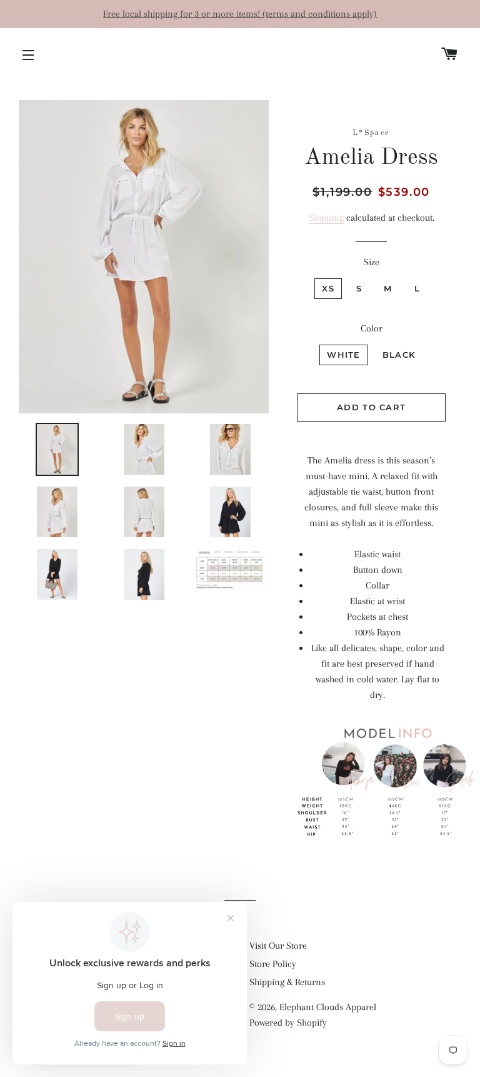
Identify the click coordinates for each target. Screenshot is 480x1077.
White (344, 355)
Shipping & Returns (287, 982)
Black (399, 355)
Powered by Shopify (288, 1022)
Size (371, 262)
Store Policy (272, 963)
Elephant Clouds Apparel (327, 1007)
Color (371, 328)
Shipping (326, 217)
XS (328, 288)
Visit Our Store (278, 945)
